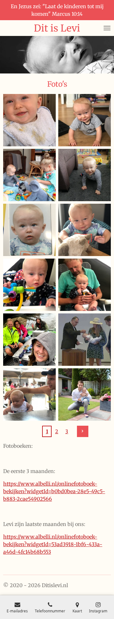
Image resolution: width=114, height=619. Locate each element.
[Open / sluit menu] (107, 28)
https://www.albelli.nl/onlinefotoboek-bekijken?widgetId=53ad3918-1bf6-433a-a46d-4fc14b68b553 (52, 544)
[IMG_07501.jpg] (29, 394)
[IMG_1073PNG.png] (29, 229)
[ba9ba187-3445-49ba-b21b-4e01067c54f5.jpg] (84, 339)
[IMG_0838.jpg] (29, 339)
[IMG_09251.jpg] (29, 284)
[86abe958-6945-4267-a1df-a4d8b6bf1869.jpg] (29, 175)
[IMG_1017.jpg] (84, 229)
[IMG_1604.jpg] (84, 120)
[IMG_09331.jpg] (84, 284)
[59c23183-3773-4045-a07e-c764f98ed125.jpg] (84, 394)
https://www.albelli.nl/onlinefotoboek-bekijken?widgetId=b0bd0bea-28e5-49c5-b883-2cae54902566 (54, 491)
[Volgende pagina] (82, 431)
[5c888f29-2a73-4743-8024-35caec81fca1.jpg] (29, 120)
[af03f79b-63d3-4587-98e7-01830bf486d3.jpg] (84, 175)
